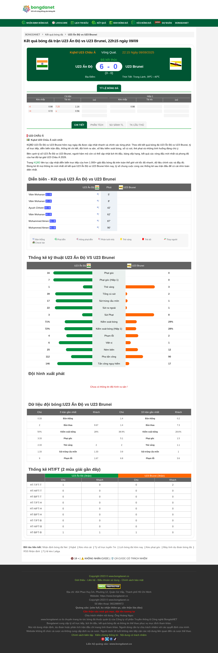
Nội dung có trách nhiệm (133, 635)
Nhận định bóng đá (37, 23)
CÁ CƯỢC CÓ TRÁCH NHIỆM (130, 558)
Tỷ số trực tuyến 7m (105, 547)
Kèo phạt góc (153, 547)
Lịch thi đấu (81, 23)
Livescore (61, 23)
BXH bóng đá (120, 23)
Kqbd (73, 547)
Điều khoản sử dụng (108, 580)
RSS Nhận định (32, 551)
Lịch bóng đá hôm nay (131, 547)
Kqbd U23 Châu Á (83, 52)
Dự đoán (167, 23)
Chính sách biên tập (82, 635)
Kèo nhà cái (85, 547)
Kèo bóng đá (143, 23)
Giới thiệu (80, 580)
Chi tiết (79, 125)
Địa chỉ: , (109, 592)
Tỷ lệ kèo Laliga (51, 551)
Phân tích (96, 125)
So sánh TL (116, 125)
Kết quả (101, 23)
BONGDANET (182, 23)
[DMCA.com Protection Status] (109, 588)
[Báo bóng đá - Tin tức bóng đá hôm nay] (38, 6)
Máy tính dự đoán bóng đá (177, 547)
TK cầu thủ (137, 125)
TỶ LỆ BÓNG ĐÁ (109, 88)
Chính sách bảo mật (132, 580)
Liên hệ (91, 580)
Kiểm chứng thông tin (106, 635)
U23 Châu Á (36, 135)
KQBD (37, 162)
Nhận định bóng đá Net (54, 547)
